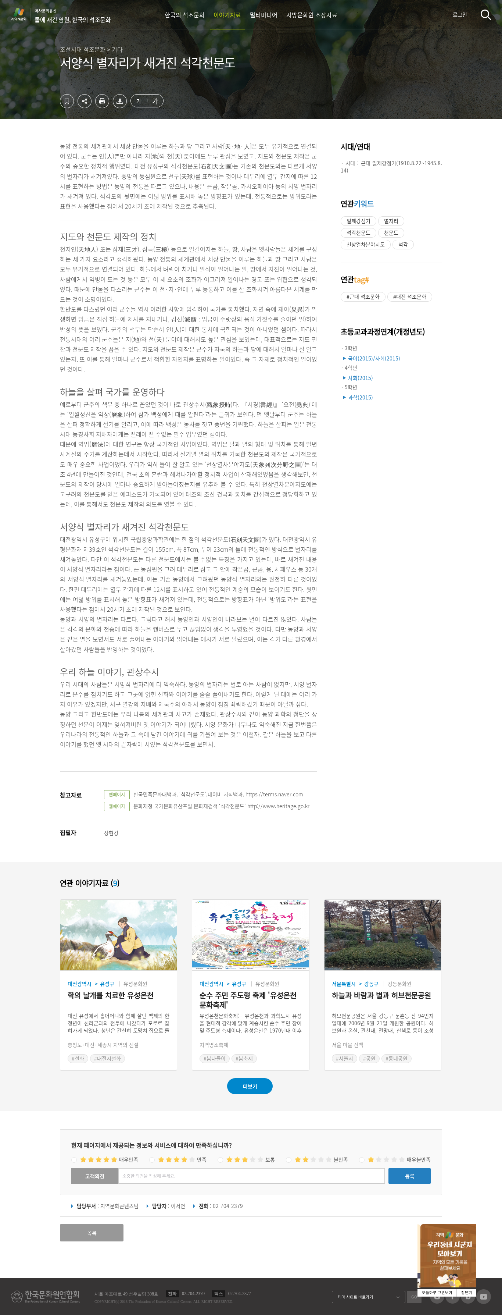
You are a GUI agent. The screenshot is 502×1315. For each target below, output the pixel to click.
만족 (202, 1159)
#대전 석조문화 (409, 296)
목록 (92, 1232)
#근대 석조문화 (363, 296)
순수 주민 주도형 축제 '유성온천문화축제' (248, 1000)
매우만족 (128, 1159)
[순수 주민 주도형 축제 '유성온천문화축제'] (250, 935)
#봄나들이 (215, 1058)
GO (414, 1297)
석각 (403, 244)
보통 (270, 1159)
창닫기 (466, 1292)
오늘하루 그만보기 (437, 1292)
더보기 (250, 1086)
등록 (410, 1176)
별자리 (391, 220)
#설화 (78, 1058)
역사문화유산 (73, 16)
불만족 (341, 1159)
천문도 (391, 232)
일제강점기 (358, 220)
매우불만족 (419, 1159)
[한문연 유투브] (483, 1301)
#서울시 (344, 1058)
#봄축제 (244, 1058)
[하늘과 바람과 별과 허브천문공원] (382, 935)
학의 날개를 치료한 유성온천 (111, 996)
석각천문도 (358, 232)
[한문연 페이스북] (452, 1301)
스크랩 (67, 101)
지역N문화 (23, 14)
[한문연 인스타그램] (437, 1301)
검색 (486, 14)
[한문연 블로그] (468, 1301)
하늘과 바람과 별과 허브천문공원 (381, 996)
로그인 (460, 14)
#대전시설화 (107, 1058)
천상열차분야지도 (366, 244)
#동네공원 (397, 1058)
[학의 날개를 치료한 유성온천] (118, 935)
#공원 (369, 1058)
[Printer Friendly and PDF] (102, 106)
